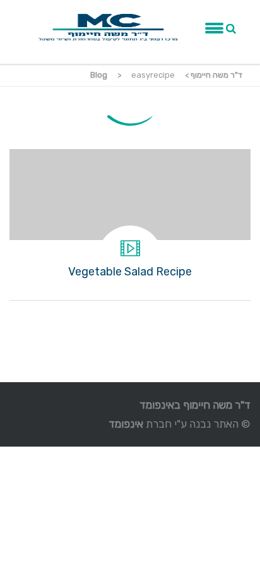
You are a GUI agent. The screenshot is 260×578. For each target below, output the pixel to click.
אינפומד (126, 424)
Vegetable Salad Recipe (130, 224)
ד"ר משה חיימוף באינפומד (195, 405)
